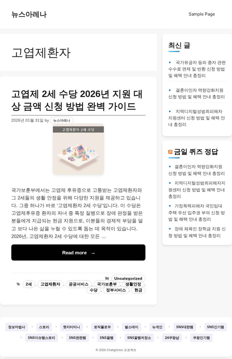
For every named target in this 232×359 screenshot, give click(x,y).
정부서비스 (116, 290)
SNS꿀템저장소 (139, 337)
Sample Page (202, 14)
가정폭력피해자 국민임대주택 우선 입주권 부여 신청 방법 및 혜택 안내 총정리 (196, 212)
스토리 (44, 326)
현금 (138, 290)
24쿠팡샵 (172, 337)
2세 (29, 284)
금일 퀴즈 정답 (196, 151)
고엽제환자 (50, 284)
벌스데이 (131, 326)
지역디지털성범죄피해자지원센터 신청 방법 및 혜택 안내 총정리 (196, 118)
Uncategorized (128, 278)
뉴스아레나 (29, 14)
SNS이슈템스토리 (41, 337)
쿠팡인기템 (201, 337)
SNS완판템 (77, 337)
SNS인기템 (215, 326)
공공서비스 (79, 284)
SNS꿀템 (106, 337)
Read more (74, 252)
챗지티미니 (71, 326)
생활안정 (133, 284)
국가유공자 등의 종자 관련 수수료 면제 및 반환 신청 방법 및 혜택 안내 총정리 (197, 69)
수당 (94, 290)
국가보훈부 (107, 284)
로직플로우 (102, 326)
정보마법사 (16, 326)
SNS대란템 (184, 326)
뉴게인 (157, 326)
